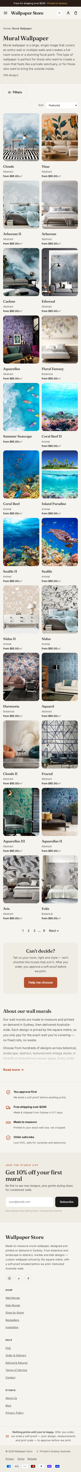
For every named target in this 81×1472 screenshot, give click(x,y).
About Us (11, 1398)
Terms (20, 1458)
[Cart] (76, 13)
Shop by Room (15, 1312)
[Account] (68, 13)
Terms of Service (16, 1370)
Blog (8, 1405)
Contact (10, 1377)
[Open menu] (5, 13)
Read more (11, 1070)
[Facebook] (28, 1278)
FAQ (8, 1348)
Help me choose (41, 982)
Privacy (10, 1458)
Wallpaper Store (27, 13)
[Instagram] (9, 1278)
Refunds (32, 1458)
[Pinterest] (18, 1278)
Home (6, 28)
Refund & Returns (17, 1362)
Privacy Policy (15, 1412)
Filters (17, 92)
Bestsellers (12, 1320)
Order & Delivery (16, 1355)
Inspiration (12, 1327)
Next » (54, 931)
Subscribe (67, 1201)
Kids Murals (13, 1305)
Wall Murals (13, 1297)
